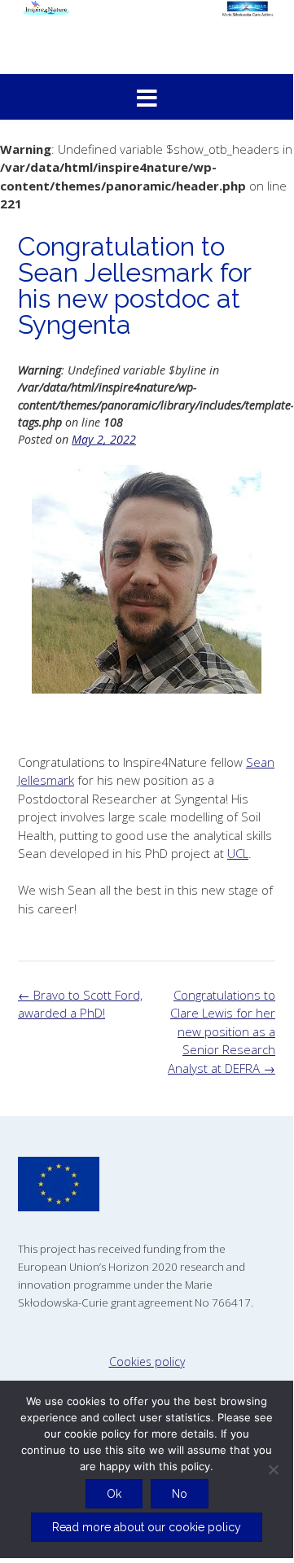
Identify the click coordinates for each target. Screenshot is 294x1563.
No (179, 1493)
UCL (237, 853)
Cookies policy (147, 1361)
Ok (114, 1493)
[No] (273, 1469)
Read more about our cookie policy (146, 1527)
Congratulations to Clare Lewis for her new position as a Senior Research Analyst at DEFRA (221, 1031)
